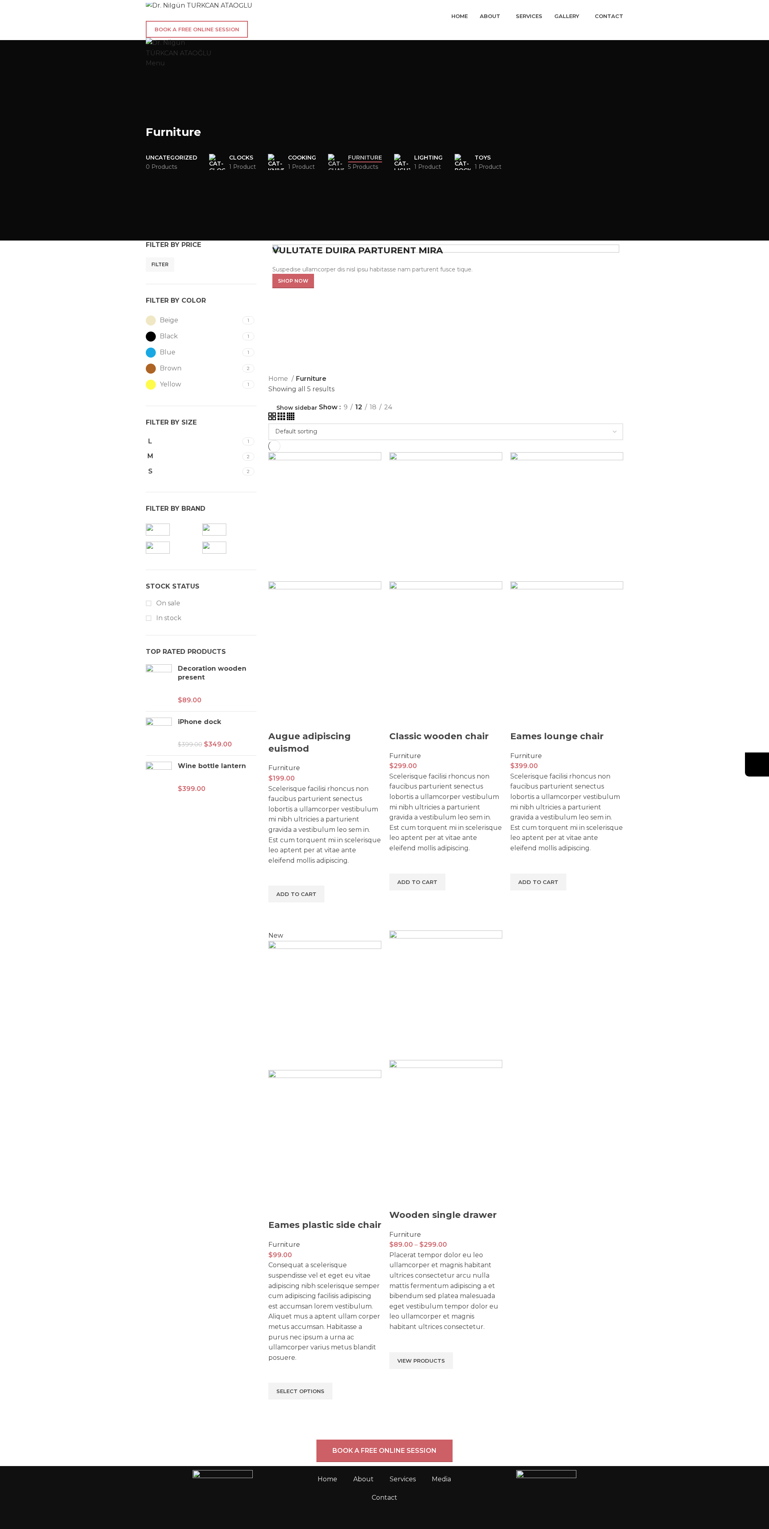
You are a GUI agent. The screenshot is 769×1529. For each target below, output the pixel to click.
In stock (168, 618)
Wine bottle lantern (212, 766)
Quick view (278, 912)
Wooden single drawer (443, 1214)
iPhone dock (199, 722)
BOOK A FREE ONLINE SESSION (197, 29)
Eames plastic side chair (324, 1225)
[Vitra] (228, 548)
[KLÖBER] (228, 530)
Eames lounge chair (557, 736)
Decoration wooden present (212, 673)
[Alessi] (172, 530)
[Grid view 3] (282, 418)
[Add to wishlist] (278, 876)
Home (279, 378)
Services (403, 1479)
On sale (167, 603)
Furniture (284, 768)
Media (441, 1479)
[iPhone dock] (159, 733)
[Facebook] (479, 1506)
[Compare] (278, 720)
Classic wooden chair (439, 736)
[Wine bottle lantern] (159, 777)
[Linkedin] (523, 1506)
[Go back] (156, 114)
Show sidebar (296, 408)
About (363, 1479)
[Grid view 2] (273, 418)
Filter (160, 264)
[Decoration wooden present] (159, 684)
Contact (384, 1497)
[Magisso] (172, 548)
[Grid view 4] (290, 418)
